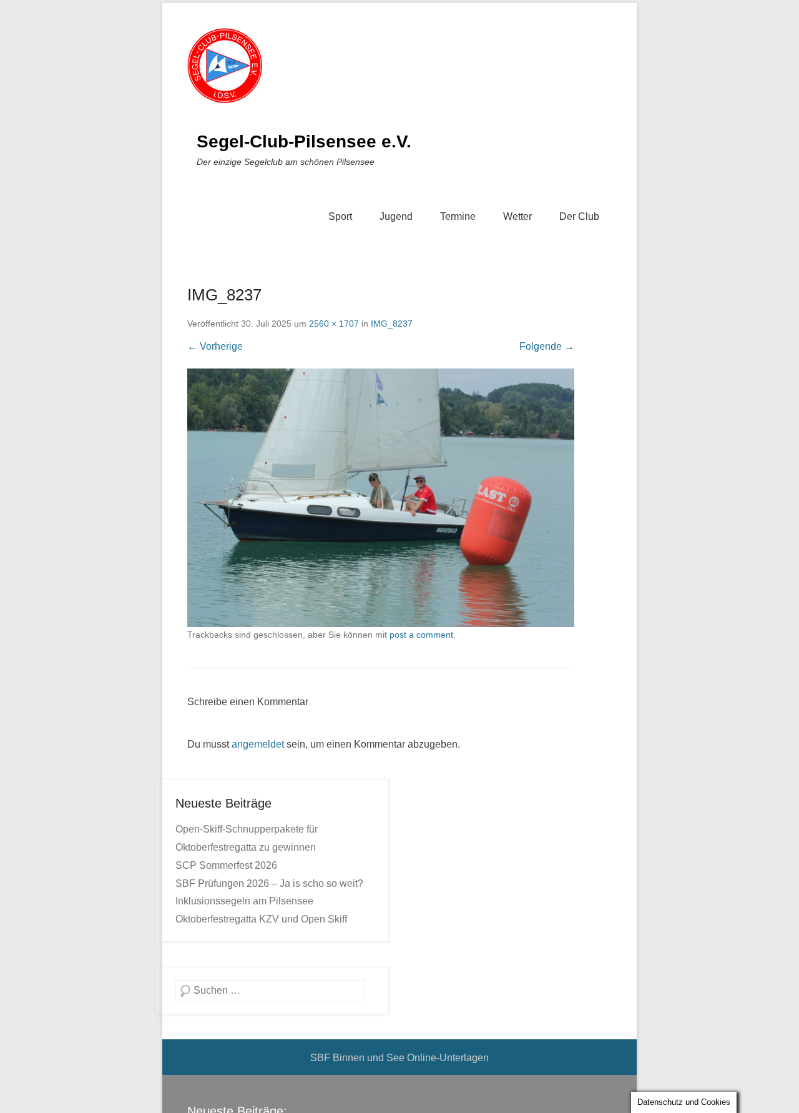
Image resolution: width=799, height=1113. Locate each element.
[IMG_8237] (380, 497)
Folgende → (546, 346)
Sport (340, 216)
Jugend (396, 216)
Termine (458, 216)
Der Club (579, 216)
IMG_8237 (392, 324)
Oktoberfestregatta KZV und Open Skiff (261, 919)
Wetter (517, 216)
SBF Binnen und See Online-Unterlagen (399, 1057)
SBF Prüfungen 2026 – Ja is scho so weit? (269, 883)
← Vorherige (215, 346)
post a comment (421, 635)
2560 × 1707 (334, 324)
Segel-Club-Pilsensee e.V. (304, 141)
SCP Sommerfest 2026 (226, 865)
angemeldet (258, 744)
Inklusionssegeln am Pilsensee (244, 901)
